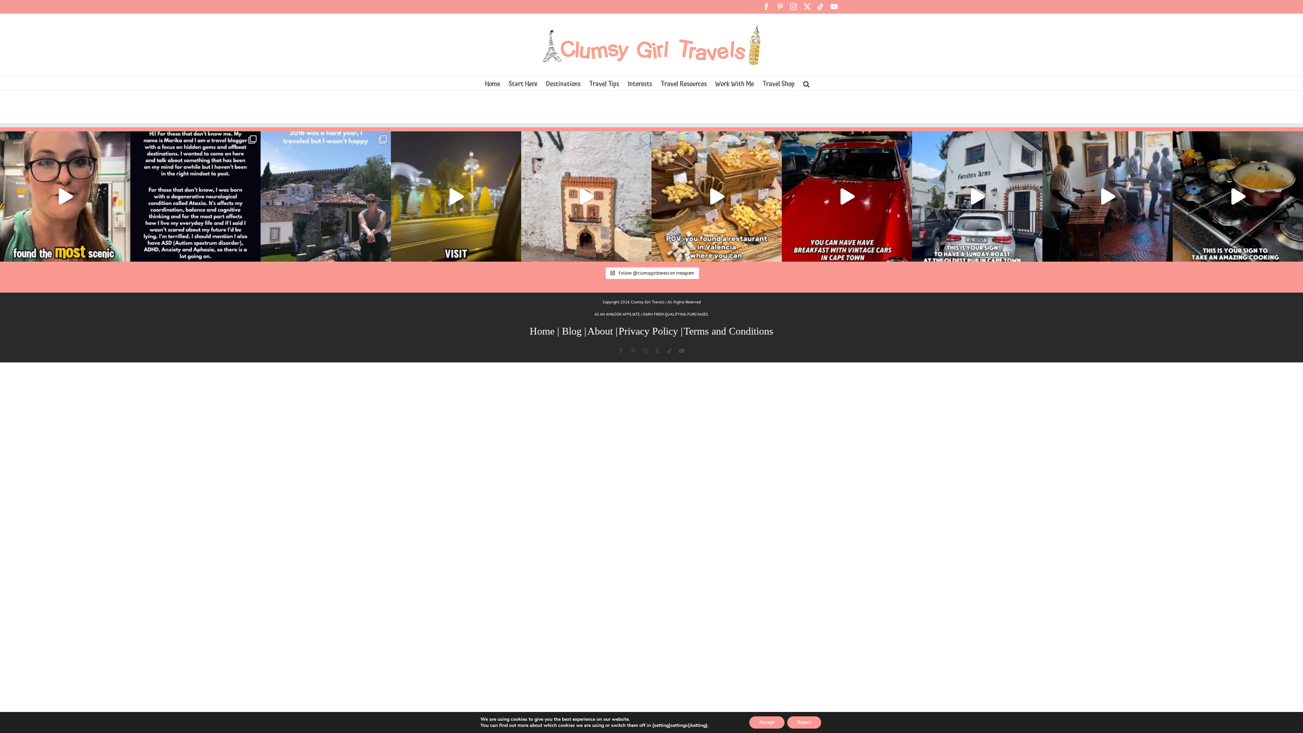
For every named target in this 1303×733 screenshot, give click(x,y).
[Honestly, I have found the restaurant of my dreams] (717, 196)
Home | (546, 331)
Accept (766, 722)
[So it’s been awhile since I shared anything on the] (326, 196)
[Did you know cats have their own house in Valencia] (586, 196)
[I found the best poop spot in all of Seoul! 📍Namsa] (65, 196)
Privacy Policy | (651, 331)
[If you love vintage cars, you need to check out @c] (847, 196)
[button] (806, 83)
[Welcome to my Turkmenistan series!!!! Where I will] (456, 196)
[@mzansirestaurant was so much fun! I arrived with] (1107, 196)
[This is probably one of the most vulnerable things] (195, 196)
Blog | (574, 331)
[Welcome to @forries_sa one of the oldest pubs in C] (977, 196)
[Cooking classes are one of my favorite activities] (1238, 196)
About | (602, 331)
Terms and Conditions (728, 331)
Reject (804, 722)
